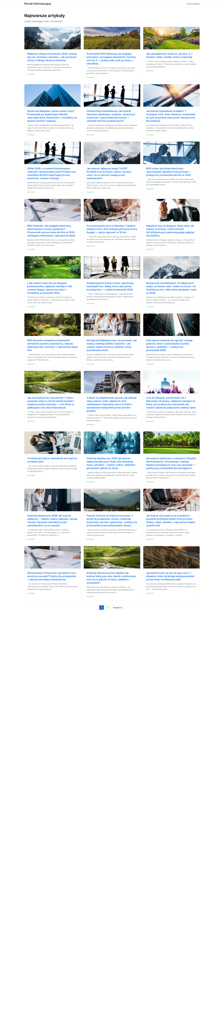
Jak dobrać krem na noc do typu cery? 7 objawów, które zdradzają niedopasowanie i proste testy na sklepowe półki (170, 576)
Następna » (118, 607)
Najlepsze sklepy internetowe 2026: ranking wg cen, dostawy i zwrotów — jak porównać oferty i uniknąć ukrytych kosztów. (52, 57)
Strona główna (193, 4)
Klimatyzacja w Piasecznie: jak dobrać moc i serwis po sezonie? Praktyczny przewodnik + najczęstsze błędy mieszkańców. (52, 576)
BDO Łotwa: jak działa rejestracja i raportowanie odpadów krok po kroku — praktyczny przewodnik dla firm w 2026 (168, 171)
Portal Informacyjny (37, 3)
